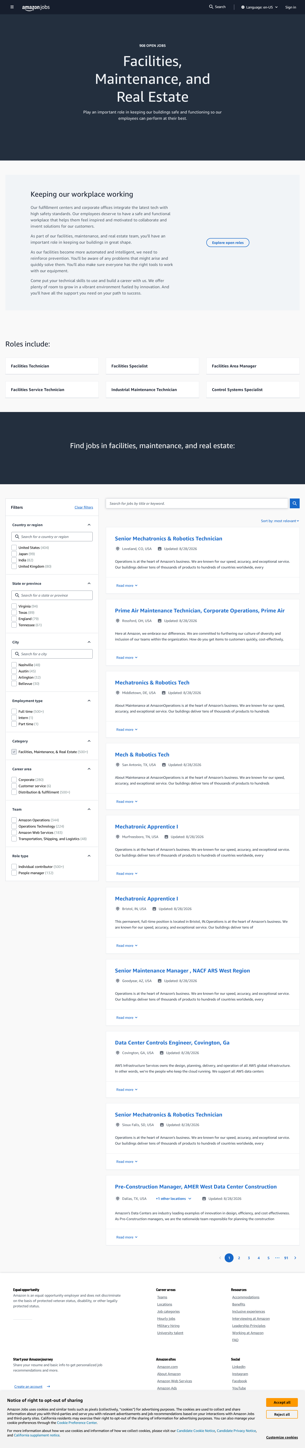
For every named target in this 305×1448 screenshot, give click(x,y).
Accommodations (245, 1297)
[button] (203, 560)
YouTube (239, 1388)
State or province (26, 583)
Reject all (282, 1414)
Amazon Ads (167, 1388)
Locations (164, 1304)
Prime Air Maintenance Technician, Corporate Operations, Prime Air (200, 610)
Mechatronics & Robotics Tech (152, 682)
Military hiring (168, 1325)
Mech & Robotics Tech (142, 754)
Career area (21, 769)
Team (17, 809)
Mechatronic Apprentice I (146, 826)
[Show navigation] (12, 7)
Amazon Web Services (174, 1381)
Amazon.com (167, 1366)
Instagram (240, 1374)
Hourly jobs (166, 1318)
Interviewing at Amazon (251, 1318)
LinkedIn (238, 1366)
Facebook (239, 1381)
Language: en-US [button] (259, 7)
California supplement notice (36, 1435)
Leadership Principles (248, 1325)
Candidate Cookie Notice (196, 1430)
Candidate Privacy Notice (236, 1430)
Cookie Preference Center (77, 1422)
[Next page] (295, 1257)
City (15, 642)
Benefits (238, 1304)
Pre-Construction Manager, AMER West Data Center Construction (196, 1186)
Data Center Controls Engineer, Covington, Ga (172, 1042)
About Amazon (169, 1374)
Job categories (168, 1311)
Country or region (27, 525)
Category (20, 741)
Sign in (290, 7)
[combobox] (52, 536)
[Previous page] (220, 1257)
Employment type (27, 700)
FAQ (235, 1340)
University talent (170, 1333)
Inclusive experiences (248, 1311)
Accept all (282, 1402)
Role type (20, 856)
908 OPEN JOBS (152, 45)
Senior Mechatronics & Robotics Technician (168, 538)
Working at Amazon (247, 1333)
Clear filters (84, 507)
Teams (162, 1297)
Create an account (28, 1386)
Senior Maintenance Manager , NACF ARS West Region (182, 970)
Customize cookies (282, 1437)
